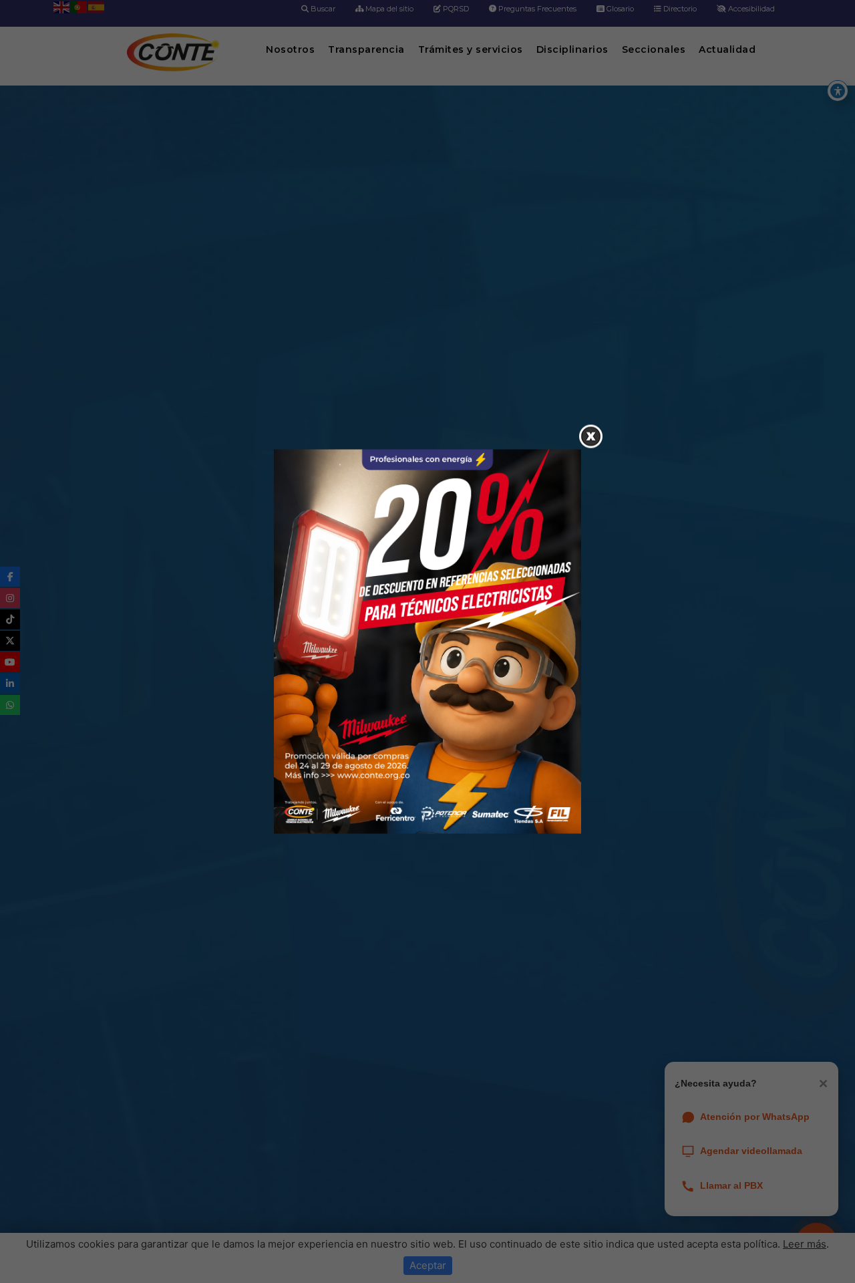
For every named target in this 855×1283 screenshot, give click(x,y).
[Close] (591, 436)
